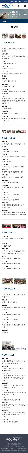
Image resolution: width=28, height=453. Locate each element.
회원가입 (20, 1)
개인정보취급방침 (22, 450)
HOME (12, 1)
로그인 (16, 1)
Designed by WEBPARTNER (9, 450)
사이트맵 (25, 1)
